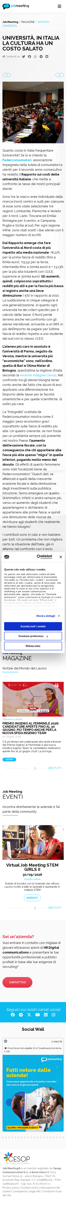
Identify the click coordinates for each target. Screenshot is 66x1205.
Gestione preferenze (30, 636)
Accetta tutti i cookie (33, 626)
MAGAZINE (27, 21)
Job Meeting (10, 21)
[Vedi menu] (59, 6)
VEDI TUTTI (54, 768)
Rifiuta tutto (33, 645)
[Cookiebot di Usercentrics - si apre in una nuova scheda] (38, 557)
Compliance (19, 1191)
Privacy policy (10, 1187)
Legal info (34, 1191)
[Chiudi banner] (60, 557)
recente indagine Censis (38, 375)
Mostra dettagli (45, 615)
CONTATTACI (17, 982)
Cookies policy (30, 1187)
